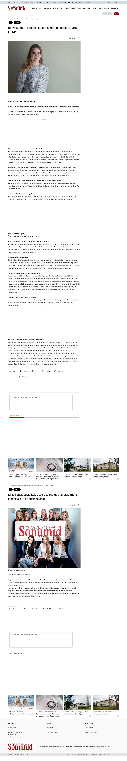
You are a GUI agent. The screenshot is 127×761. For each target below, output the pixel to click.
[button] (116, 2)
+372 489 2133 (12, 734)
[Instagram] (111, 2)
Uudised (17, 22)
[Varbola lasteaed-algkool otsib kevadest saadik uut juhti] (77, 465)
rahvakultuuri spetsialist (14, 377)
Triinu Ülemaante (26, 377)
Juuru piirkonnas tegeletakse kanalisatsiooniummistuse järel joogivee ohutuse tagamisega (47, 477)
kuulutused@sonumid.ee (91, 732)
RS (8, 19)
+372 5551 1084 (50, 730)
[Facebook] (109, 2)
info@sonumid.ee (12, 737)
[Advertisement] (44, 133)
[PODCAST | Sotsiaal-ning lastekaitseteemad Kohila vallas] (21, 465)
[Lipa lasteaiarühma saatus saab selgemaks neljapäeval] (106, 465)
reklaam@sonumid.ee (52, 732)
